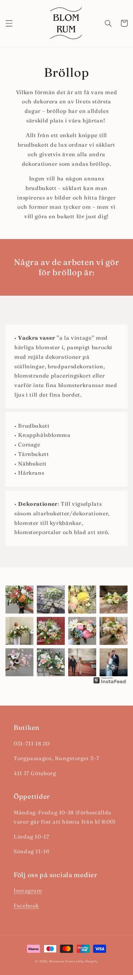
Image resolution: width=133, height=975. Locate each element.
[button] (9, 23)
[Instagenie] (110, 683)
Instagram (28, 890)
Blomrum (56, 961)
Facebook (26, 905)
